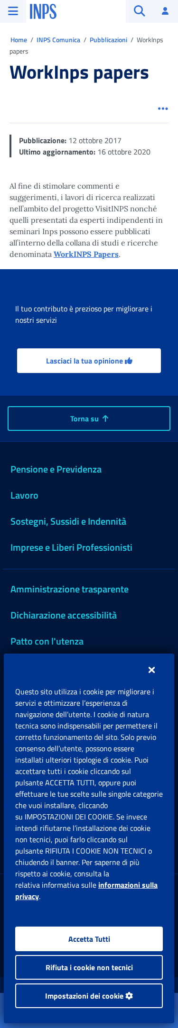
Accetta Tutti (89, 939)
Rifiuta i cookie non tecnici (89, 967)
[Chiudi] (152, 669)
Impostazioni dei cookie (85, 995)
